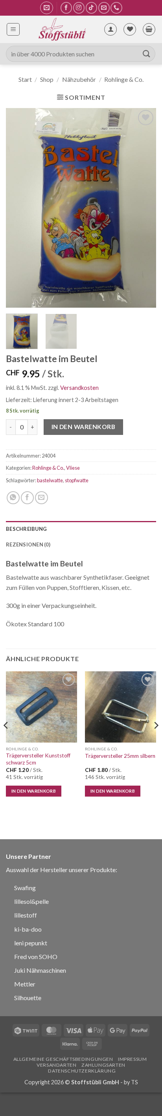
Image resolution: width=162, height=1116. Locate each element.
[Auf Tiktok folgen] (91, 7)
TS (134, 1082)
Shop (46, 79)
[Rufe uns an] (116, 7)
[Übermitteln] (147, 53)
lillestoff (25, 915)
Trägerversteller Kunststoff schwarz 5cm (38, 759)
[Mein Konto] (110, 29)
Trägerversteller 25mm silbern (120, 756)
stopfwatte (76, 480)
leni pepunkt (30, 943)
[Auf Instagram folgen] (79, 7)
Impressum (132, 1059)
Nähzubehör (79, 79)
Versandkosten (79, 387)
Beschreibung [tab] (26, 529)
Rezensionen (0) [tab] (28, 544)
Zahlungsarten (103, 1065)
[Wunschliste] (129, 29)
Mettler (24, 984)
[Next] (143, 208)
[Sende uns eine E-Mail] (104, 7)
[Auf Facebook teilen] (27, 497)
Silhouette (27, 997)
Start (25, 79)
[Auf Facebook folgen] (66, 7)
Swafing (25, 887)
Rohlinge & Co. (124, 79)
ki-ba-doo (28, 929)
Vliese (73, 468)
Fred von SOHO (35, 956)
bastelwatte (50, 480)
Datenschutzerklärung (82, 1071)
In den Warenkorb (83, 426)
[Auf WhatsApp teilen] (13, 497)
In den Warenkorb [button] (33, 790)
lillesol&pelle (31, 901)
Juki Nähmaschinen (40, 970)
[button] (46, 8)
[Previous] (19, 208)
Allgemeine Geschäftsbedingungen (63, 1059)
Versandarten (56, 1065)
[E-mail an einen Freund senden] (41, 497)
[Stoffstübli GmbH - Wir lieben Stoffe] (62, 29)
